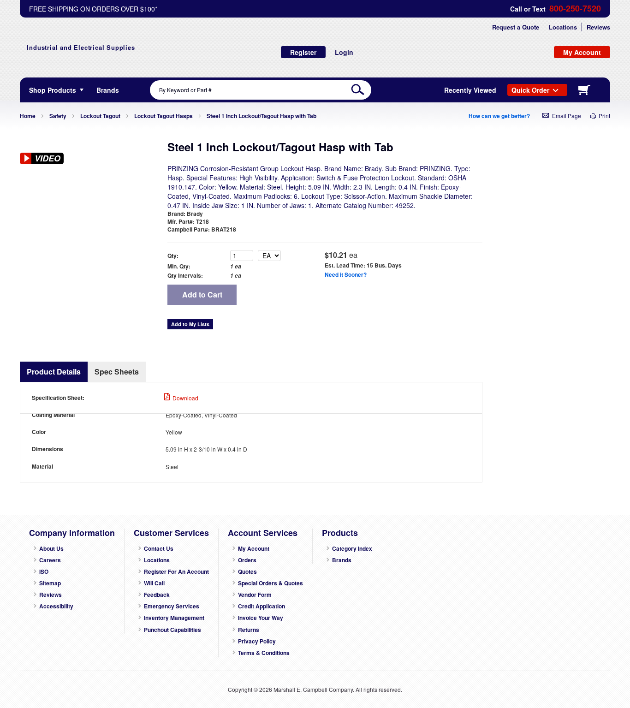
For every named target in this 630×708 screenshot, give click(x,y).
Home (28, 116)
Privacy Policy (257, 641)
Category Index (352, 549)
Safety (57, 116)
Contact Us (158, 549)
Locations (563, 27)
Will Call (154, 583)
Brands (341, 560)
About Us (51, 549)
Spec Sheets (117, 371)
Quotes (247, 572)
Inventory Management (174, 618)
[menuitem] (107, 90)
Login (344, 52)
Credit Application (261, 606)
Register (303, 52)
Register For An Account (176, 572)
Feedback (157, 595)
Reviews (598, 27)
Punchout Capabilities (172, 630)
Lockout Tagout (100, 116)
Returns (248, 630)
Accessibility (56, 606)
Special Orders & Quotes (270, 583)
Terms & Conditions (264, 653)
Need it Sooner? (346, 274)
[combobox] (260, 90)
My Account (253, 549)
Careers (50, 560)
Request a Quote (515, 27)
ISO (43, 572)
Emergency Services (171, 606)
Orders (247, 560)
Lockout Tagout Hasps (163, 116)
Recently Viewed (470, 90)
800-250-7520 (575, 8)
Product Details (54, 371)
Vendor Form (255, 595)
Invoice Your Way (260, 618)
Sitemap (50, 583)
